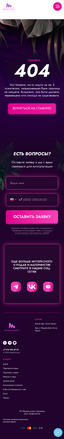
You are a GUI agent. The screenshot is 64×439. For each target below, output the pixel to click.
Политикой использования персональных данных (33, 231)
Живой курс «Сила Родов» (45, 323)
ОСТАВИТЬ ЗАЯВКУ (32, 216)
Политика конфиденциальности (15, 419)
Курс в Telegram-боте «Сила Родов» (46, 329)
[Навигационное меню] (57, 6)
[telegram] (10, 343)
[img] (16, 287)
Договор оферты (9, 421)
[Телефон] (5, 343)
